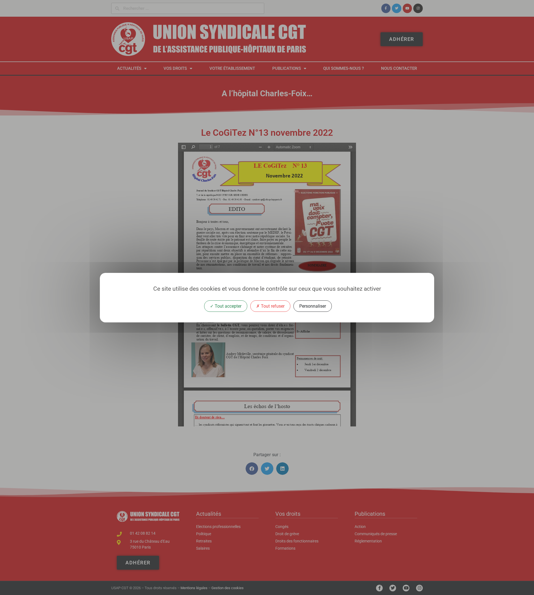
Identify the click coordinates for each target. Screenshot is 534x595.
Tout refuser (272, 305)
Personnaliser (312, 305)
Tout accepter (227, 305)
